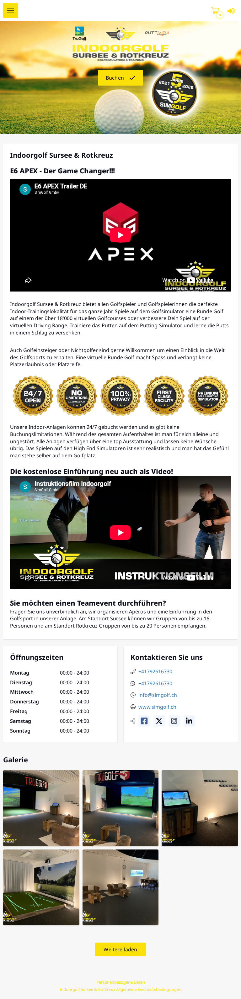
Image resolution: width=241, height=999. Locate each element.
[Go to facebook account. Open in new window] (144, 721)
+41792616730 (155, 671)
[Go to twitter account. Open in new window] (159, 721)
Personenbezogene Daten (120, 982)
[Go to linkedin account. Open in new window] (189, 721)
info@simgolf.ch (157, 694)
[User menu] (231, 11)
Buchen (115, 77)
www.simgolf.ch (157, 706)
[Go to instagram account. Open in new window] (174, 721)
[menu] (10, 10)
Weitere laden (120, 949)
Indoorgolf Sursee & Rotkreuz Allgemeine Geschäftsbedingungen (120, 989)
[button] (215, 11)
